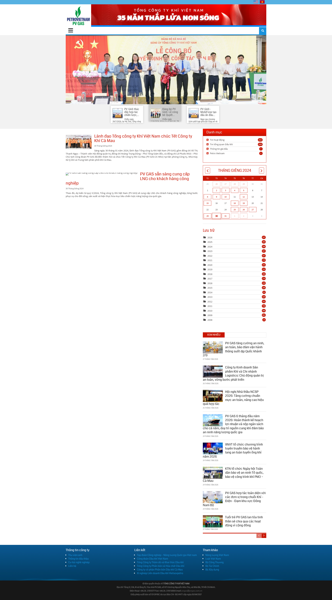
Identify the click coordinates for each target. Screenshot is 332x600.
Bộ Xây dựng (212, 569)
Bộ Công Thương (214, 562)
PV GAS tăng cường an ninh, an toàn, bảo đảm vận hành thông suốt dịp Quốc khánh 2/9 (233, 349)
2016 (210, 283)
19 (244, 203)
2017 (210, 278)
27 (225, 183)
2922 (260, 140)
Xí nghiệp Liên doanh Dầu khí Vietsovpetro (160, 573)
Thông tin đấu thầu (78, 558)
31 (225, 215)
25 (235, 209)
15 (207, 203)
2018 (210, 274)
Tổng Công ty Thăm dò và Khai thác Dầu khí (160, 562)
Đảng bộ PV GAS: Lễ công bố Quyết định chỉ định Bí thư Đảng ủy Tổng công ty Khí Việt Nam (166, 69)
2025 (210, 241)
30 (216, 216)
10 (225, 196)
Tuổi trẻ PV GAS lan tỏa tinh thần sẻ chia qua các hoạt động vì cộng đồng (244, 521)
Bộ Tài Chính (212, 566)
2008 (210, 319)
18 (235, 203)
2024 (210, 246)
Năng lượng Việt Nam (217, 555)
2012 (210, 301)
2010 (210, 310)
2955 (260, 144)
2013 (210, 296)
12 (244, 196)
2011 (210, 306)
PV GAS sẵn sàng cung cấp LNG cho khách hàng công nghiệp (101, 174)
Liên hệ (72, 566)
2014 (210, 292)
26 (216, 183)
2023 (210, 251)
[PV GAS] (78, 15)
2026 (210, 237)
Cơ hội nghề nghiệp (79, 562)
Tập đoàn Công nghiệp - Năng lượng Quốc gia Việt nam (167, 555)
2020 (210, 264)
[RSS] (207, 139)
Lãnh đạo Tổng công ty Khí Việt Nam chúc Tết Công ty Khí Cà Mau (79, 142)
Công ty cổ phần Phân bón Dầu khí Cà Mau (160, 569)
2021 (210, 260)
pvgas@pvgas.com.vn (192, 590)
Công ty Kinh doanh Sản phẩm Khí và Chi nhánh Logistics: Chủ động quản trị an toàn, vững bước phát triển (233, 373)
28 (235, 183)
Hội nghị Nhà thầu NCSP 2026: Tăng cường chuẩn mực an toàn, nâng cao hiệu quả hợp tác (233, 398)
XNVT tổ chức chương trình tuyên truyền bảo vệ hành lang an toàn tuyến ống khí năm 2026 (233, 450)
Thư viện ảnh (75, 555)
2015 (210, 287)
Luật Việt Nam (213, 558)
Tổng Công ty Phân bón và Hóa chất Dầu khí (160, 566)
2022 (210, 255)
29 (244, 183)
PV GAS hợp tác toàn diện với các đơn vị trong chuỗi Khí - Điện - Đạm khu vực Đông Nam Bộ (234, 499)
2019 (210, 269)
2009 (210, 315)
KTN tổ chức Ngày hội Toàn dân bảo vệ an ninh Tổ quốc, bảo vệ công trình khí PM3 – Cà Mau (233, 474)
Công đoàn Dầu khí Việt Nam (152, 558)
